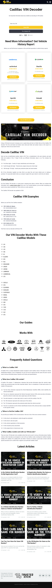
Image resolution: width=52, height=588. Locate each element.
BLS (4, 261)
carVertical (13, 66)
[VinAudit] (39, 95)
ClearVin (39, 66)
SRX (4, 302)
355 (4, 246)
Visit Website (13, 77)
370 (4, 249)
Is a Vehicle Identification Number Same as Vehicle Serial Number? (12, 507)
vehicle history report (15, 185)
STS (4, 304)
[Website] (49, 575)
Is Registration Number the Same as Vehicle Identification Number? (39, 473)
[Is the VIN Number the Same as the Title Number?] (39, 530)
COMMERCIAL (6, 274)
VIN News (9, 468)
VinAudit (39, 98)
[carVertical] (13, 63)
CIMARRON (6, 271)
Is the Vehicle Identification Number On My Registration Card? (13, 473)
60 (4, 254)
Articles (3, 468)
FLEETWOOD (6, 292)
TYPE (4, 307)
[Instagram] (46, 575)
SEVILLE (5, 299)
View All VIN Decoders (26, 120)
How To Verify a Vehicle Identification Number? (34, 507)
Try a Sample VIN (26, 31)
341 (4, 244)
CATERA (5, 269)
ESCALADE (6, 290)
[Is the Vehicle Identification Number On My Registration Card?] (13, 461)
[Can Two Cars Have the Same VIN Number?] (13, 530)
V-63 (4, 309)
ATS (4, 259)
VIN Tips (14, 468)
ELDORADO (6, 287)
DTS (4, 285)
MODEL (5, 294)
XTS (4, 314)
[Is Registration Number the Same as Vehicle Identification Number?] (39, 461)
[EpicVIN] (13, 95)
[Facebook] (40, 575)
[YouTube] (43, 575)
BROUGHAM (6, 264)
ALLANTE (5, 256)
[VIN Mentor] (7, 1)
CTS (4, 276)
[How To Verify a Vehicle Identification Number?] (39, 495)
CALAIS (5, 266)
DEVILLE (5, 282)
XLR (4, 312)
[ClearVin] (39, 63)
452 (4, 251)
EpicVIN (13, 98)
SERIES (5, 297)
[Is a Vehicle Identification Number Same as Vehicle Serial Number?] (13, 495)
